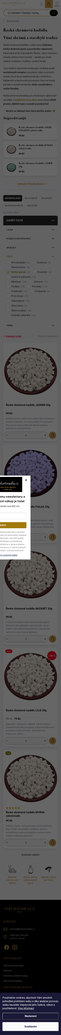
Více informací (26, 1008)
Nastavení (30, 1016)
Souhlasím (30, 1026)
